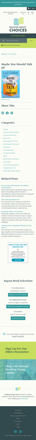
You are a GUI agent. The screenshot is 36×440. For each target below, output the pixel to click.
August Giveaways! (18, 336)
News (5, 156)
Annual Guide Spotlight (18, 415)
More (18, 418)
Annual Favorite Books (11, 132)
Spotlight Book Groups (11, 165)
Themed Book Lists (9, 168)
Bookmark (6, 147)
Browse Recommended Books (18, 306)
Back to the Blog (9, 54)
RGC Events (7, 162)
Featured (18, 410)
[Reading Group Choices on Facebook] (15, 431)
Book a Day (7, 138)
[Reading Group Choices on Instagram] (20, 431)
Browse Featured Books (18, 294)
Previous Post (5, 99)
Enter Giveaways (18, 318)
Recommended (18, 413)
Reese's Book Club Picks (11, 159)
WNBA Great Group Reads (11, 171)
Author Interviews (9, 135)
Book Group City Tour (10, 141)
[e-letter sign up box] (18, 253)
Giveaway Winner (9, 153)
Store (18, 427)
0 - (32, 8)
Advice (5, 129)
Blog (18, 424)
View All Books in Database (11, 45)
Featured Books (8, 150)
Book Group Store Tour (11, 144)
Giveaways (18, 421)
